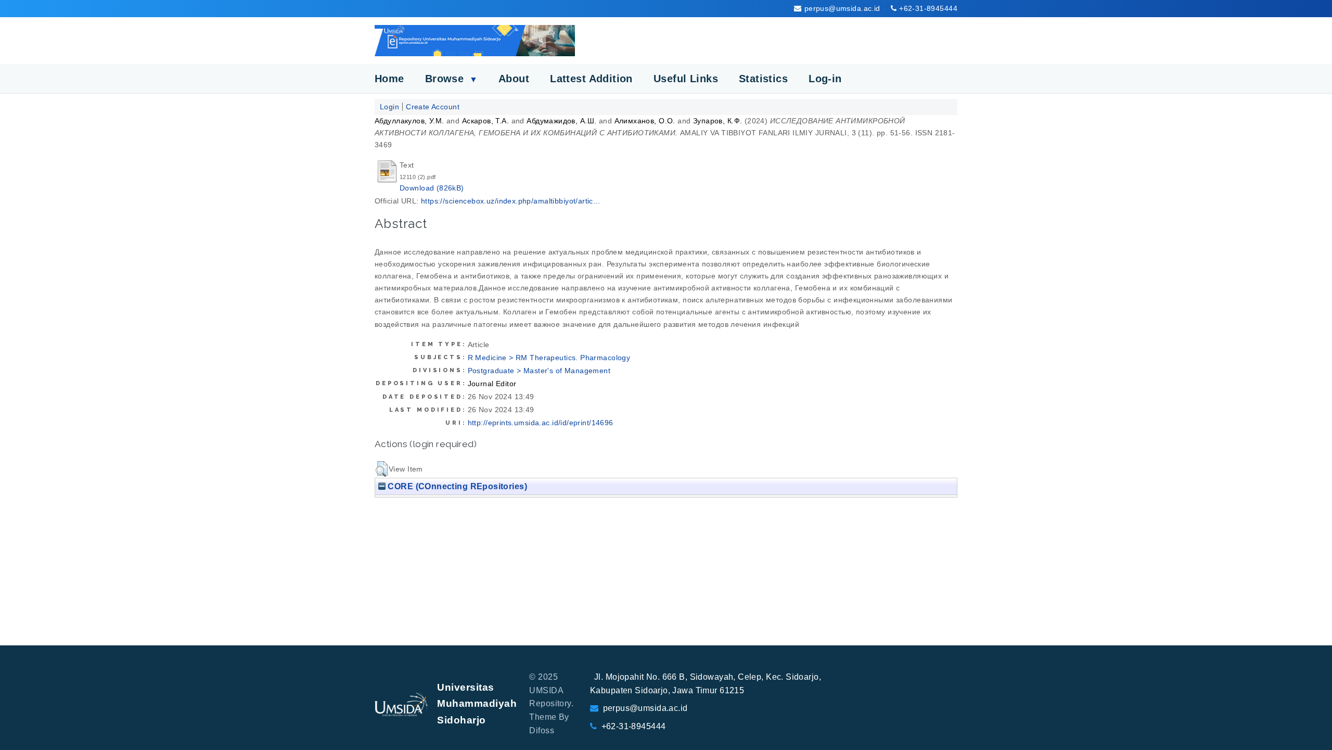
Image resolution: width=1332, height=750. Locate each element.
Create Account (432, 107)
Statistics (763, 78)
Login (389, 107)
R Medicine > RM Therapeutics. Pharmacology (549, 357)
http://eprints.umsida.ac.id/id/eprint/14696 (540, 422)
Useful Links (686, 78)
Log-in (825, 78)
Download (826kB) (432, 188)
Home (389, 78)
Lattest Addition (591, 78)
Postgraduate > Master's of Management (539, 370)
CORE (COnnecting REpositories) (456, 486)
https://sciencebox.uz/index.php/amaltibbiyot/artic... (510, 201)
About (513, 78)
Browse (451, 78)
